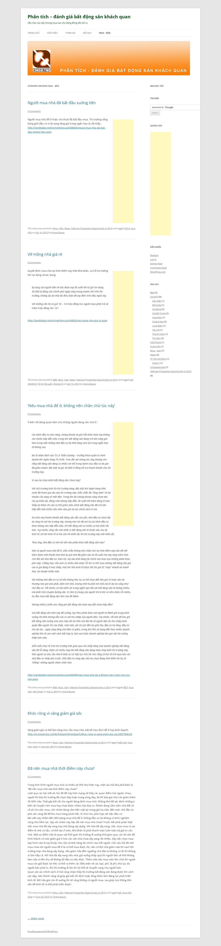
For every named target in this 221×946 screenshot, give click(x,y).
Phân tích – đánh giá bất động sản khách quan (79, 16)
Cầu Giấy (156, 300)
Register (154, 255)
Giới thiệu (52, 32)
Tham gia (70, 32)
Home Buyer (57, 232)
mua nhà (126, 892)
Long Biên (157, 325)
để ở (125, 687)
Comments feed (158, 267)
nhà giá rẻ (58, 383)
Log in (153, 259)
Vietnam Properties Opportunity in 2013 (91, 228)
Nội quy (87, 32)
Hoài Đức (157, 317)
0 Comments (34, 111)
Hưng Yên (155, 346)
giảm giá (122, 742)
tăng (30, 896)
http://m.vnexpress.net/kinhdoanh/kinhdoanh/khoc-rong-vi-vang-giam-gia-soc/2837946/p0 (80, 734)
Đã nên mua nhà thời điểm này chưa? (61, 768)
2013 (127, 228)
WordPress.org (157, 271)
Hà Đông (156, 309)
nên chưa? (38, 691)
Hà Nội (153, 296)
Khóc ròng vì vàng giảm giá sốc (55, 713)
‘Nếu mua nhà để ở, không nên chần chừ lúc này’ (71, 405)
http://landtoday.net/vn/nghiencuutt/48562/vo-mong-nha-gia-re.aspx (67, 320)
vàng (35, 746)
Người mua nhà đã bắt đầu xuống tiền (62, 102)
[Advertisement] (123, 171)
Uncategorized (157, 367)
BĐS (55, 379)
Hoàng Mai (158, 321)
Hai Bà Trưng (159, 313)
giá (119, 892)
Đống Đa (156, 305)
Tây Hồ (156, 329)
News (67, 228)
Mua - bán (58, 228)
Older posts (36, 918)
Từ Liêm (156, 338)
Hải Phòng (155, 342)
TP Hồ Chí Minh (158, 358)
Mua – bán (104, 32)
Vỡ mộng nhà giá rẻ (45, 254)
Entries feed (156, 263)
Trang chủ (34, 32)
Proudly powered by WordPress (43, 931)
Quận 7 (156, 363)
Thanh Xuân (158, 334)
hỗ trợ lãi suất (45, 383)
